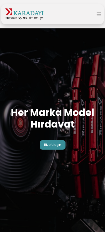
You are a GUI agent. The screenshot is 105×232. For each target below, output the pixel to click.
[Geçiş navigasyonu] (99, 14)
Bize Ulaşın (52, 144)
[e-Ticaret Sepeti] (91, 14)
